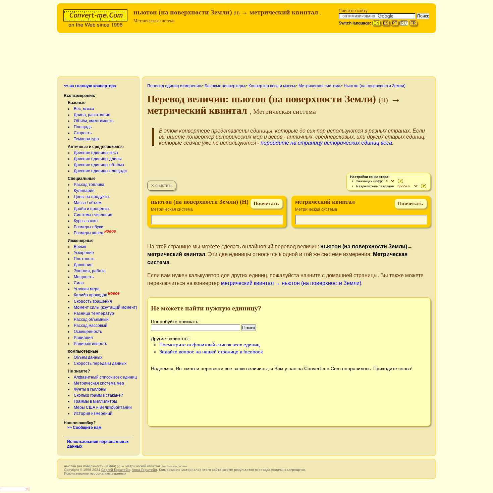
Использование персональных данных (95, 473)
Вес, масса (84, 108)
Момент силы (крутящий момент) (105, 307)
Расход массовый (90, 325)
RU (404, 23)
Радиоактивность (90, 343)
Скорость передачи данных (100, 363)
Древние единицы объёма (99, 164)
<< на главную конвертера (90, 86)
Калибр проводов (90, 295)
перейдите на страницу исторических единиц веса (326, 143)
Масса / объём (87, 202)
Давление (83, 264)
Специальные (82, 178)
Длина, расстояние (92, 114)
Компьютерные (83, 351)
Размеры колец (88, 233)
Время (80, 246)
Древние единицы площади (100, 170)
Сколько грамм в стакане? (98, 395)
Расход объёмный (91, 319)
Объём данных (88, 357)
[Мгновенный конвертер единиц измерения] (96, 17)
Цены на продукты (91, 196)
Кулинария (84, 190)
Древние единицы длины (98, 158)
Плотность (84, 258)
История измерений (93, 413)
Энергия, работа (90, 270)
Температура (86, 139)
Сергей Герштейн (115, 470)
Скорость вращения (93, 301)
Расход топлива (89, 184)
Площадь (83, 127)
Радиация (83, 337)
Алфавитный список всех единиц (105, 377)
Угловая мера (87, 289)
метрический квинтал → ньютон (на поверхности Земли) (291, 283)
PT (394, 23)
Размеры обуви (88, 227)
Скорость (83, 133)
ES (385, 23)
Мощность (84, 277)
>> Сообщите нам (84, 427)
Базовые (77, 102)
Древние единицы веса (96, 152)
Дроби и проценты (91, 208)
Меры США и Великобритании (103, 407)
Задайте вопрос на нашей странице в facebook (211, 351)
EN (376, 23)
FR (413, 23)
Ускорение (84, 252)
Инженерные (81, 240)
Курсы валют (86, 220)
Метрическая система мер (99, 383)
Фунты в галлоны (90, 389)
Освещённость (88, 331)
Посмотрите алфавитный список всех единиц (209, 344)
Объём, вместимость (93, 120)
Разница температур (94, 313)
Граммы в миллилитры (95, 401)
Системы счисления (93, 214)
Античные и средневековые (96, 146)
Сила (79, 283)
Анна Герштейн (144, 470)
